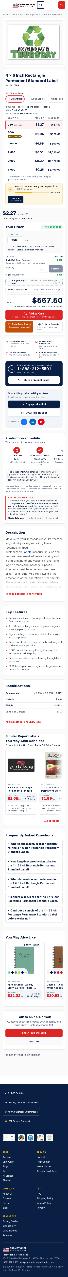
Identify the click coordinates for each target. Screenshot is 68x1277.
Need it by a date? (34, 289)
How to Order (44, 1166)
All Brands (8, 1175)
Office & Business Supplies (24, 14)
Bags (5, 1166)
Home (6, 14)
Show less (36, 593)
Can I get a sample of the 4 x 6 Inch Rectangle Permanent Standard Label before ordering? (32, 914)
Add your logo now (34, 281)
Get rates (56, 268)
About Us (8, 1193)
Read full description (17, 593)
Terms (29, 1266)
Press (6, 1203)
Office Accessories (50, 14)
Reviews (7, 1235)
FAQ (39, 1193)
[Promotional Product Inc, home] (24, 5)
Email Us (34, 1041)
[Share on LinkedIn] (32, 422)
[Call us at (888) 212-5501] (61, 5)
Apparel (7, 1157)
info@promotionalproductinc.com (37, 1262)
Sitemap (26, 1270)
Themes (7, 1180)
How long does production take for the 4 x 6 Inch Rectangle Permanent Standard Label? (32, 865)
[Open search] (40, 5)
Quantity (12, 234)
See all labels (51, 820)
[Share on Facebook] (24, 422)
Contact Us (43, 1157)
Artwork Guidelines (47, 1171)
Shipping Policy (45, 1198)
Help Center (43, 1161)
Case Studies (10, 1230)
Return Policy (44, 1203)
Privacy (41, 1207)
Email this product (36, 412)
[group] (34, 783)
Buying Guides (10, 1221)
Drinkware (8, 1161)
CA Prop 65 (14, 1270)
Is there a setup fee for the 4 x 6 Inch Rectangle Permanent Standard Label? (33, 898)
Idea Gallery (9, 1225)
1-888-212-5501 (34, 369)
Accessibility (40, 1266)
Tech (5, 1171)
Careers (7, 1198)
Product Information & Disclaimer (22, 1055)
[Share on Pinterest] (41, 422)
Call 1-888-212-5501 (34, 1033)
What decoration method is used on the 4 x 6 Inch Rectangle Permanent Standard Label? (32, 883)
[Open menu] (5, 5)
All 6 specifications (17, 721)
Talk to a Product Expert (36, 380)
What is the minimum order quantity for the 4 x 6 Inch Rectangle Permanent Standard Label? (33, 847)
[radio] (15, 99)
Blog (5, 1207)
